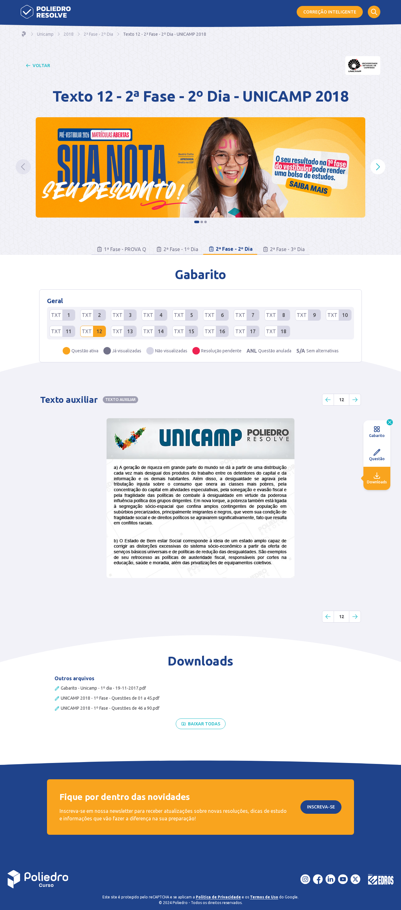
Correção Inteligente (329, 11)
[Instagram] (305, 879)
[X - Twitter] (356, 879)
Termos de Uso (264, 897)
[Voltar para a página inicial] (38, 879)
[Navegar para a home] (24, 34)
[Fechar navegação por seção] (390, 422)
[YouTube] (343, 879)
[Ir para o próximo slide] (377, 166)
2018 (69, 34)
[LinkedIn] (330, 879)
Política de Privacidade (218, 897)
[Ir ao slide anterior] (23, 166)
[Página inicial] (46, 11)
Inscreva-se (321, 806)
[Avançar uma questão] (355, 399)
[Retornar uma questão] (328, 399)
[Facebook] (318, 879)
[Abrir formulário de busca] (374, 12)
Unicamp (45, 34)
